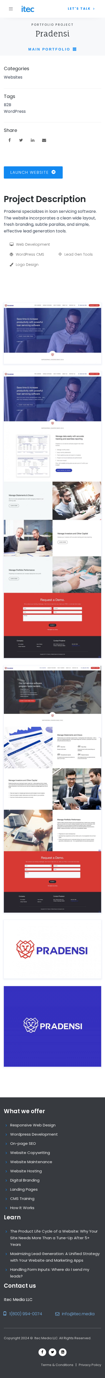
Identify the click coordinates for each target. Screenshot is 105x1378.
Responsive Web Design (33, 1125)
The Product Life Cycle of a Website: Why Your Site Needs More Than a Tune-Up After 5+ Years (54, 1237)
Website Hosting (26, 1171)
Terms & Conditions (57, 1364)
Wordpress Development (34, 1134)
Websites (13, 77)
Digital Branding (25, 1180)
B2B (7, 105)
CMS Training (22, 1198)
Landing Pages (24, 1189)
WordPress (15, 111)
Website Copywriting (30, 1152)
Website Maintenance (31, 1161)
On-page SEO (23, 1143)
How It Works (22, 1207)
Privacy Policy (90, 1364)
